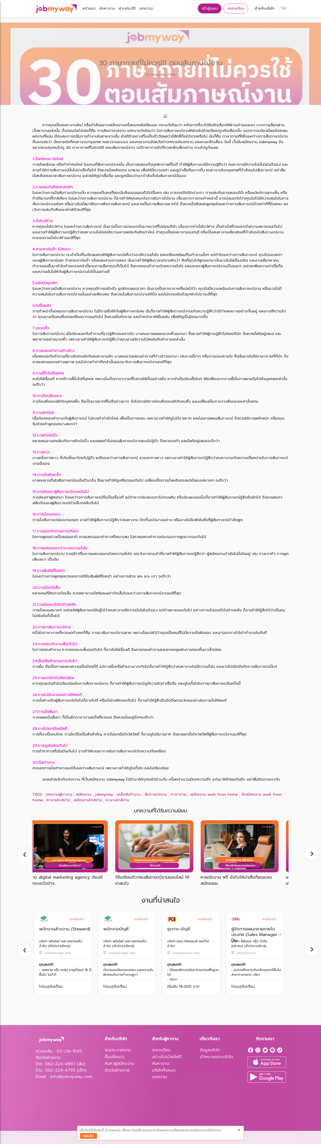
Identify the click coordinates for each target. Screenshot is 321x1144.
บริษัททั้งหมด (164, 1070)
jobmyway (104, 794)
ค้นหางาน (107, 8)
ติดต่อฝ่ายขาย (117, 1070)
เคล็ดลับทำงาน (129, 794)
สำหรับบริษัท (264, 8)
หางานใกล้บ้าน (58, 800)
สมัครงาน (83, 794)
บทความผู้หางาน (59, 794)
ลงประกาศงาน (118, 1050)
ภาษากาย (179, 794)
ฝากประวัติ (127, 8)
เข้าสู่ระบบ (209, 8)
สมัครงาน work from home (214, 794)
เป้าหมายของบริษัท (216, 1057)
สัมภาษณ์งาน (156, 794)
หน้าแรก (89, 8)
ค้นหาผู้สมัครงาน (119, 1063)
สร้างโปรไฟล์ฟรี (166, 1057)
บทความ (146, 8)
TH (283, 8)
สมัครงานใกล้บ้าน (88, 800)
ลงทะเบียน (235, 8)
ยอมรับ (88, 1135)
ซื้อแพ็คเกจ (115, 1057)
